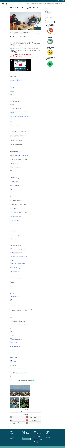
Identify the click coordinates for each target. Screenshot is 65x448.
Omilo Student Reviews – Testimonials (26, 433)
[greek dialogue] (25, 21)
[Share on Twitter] (21, 411)
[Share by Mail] (37, 411)
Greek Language (47, 13)
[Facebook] (46, 437)
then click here (32, 380)
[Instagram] (50, 437)
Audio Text (46, 8)
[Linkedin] (47, 438)
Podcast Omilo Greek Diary (48, 17)
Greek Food (46, 11)
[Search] (63, 3)
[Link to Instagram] (63, 0)
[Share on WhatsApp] (29, 411)
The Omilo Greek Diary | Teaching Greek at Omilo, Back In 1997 (25, 8)
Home (10, 432)
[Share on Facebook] (14, 411)
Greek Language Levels (12, 434)
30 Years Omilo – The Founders (25, 432)
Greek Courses (11, 433)
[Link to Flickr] (60, 0)
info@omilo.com (3, 0)
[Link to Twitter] (59, 0)
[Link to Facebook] (56, 0)
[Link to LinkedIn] (61, 0)
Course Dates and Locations (13, 437)
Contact (47, 432)
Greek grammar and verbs (48, 12)
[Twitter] (49, 437)
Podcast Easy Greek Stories (48, 16)
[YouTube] (47, 437)
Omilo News (46, 15)
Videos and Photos (12, 438)
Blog (10, 439)
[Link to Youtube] (58, 0)
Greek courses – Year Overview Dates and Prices (14, 435)
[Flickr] (46, 438)
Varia (45, 18)
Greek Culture (46, 10)
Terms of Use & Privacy (24, 434)
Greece (46, 9)
